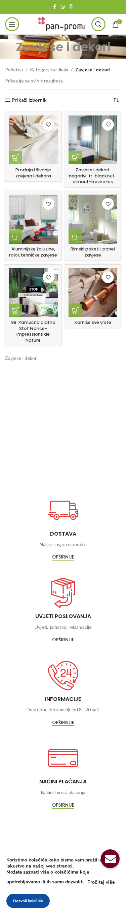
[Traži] (98, 24)
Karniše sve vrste (93, 322)
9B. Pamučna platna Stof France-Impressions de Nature (33, 331)
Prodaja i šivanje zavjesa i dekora (33, 173)
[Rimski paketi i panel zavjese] (93, 219)
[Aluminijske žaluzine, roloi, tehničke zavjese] (33, 219)
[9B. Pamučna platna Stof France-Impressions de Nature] (33, 292)
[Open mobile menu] (12, 24)
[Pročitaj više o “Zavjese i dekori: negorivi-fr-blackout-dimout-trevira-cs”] (75, 157)
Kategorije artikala (49, 69)
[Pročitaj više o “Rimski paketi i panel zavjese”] (75, 237)
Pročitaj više (101, 882)
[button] (110, 858)
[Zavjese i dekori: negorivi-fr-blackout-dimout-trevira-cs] (93, 140)
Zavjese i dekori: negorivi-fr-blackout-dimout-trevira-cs (93, 175)
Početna (14, 69)
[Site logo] (61, 24)
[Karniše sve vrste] (93, 292)
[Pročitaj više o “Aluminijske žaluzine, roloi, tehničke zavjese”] (15, 237)
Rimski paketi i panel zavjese (93, 252)
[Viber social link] (71, 6)
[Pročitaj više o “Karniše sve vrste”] (75, 310)
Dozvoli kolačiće (28, 901)
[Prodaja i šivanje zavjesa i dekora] (33, 140)
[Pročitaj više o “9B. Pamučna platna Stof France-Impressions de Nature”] (15, 310)
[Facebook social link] (55, 6)
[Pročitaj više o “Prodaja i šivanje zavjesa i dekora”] (15, 157)
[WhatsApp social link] (63, 6)
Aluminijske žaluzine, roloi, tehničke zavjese (33, 252)
